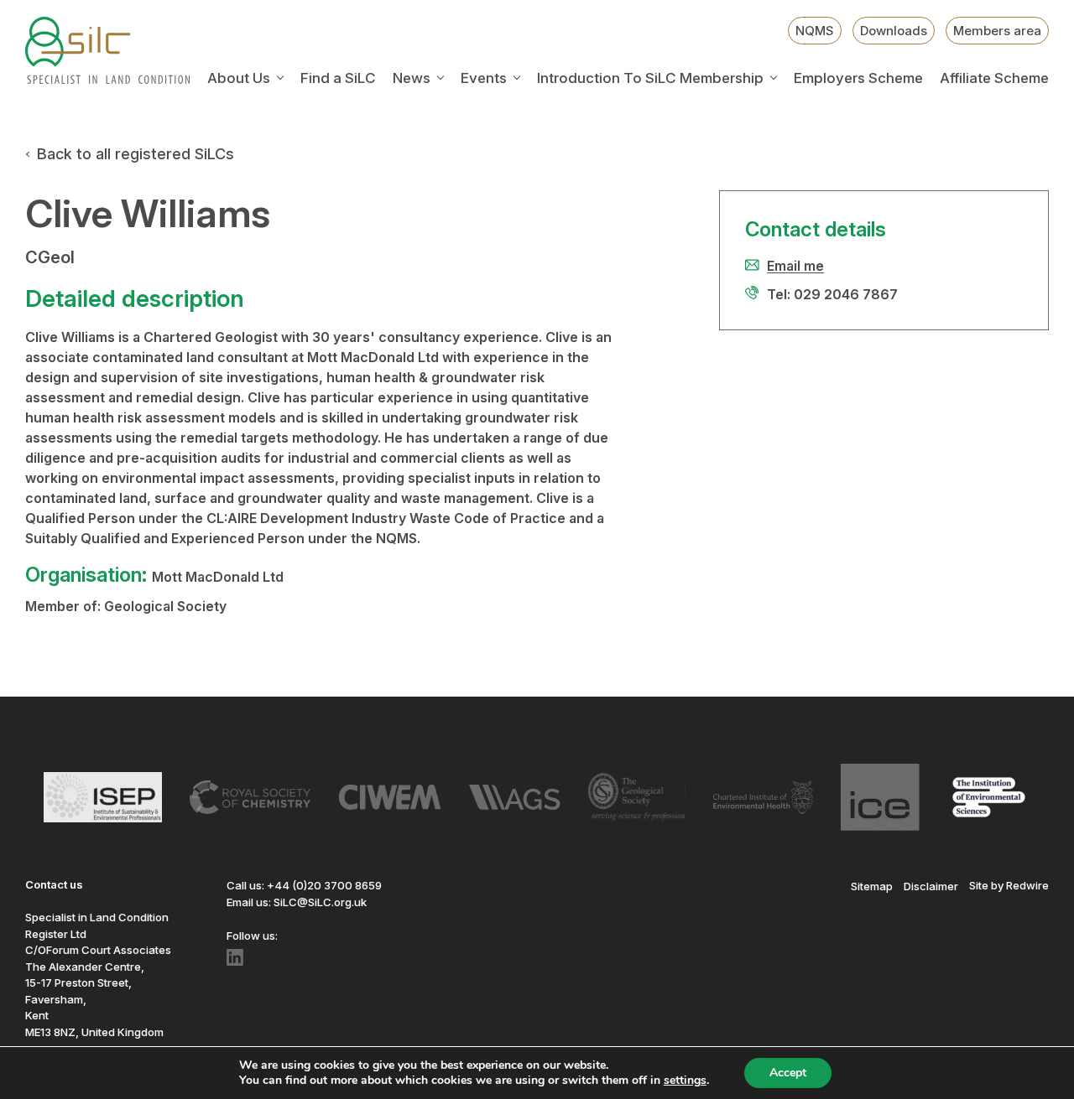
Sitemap (872, 885)
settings (685, 1080)
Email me (795, 265)
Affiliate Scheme (994, 78)
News (411, 78)
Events (484, 78)
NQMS (814, 31)
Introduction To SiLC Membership (650, 78)
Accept (787, 1073)
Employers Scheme (858, 78)
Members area (997, 31)
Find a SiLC (338, 78)
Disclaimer (931, 885)
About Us (238, 78)
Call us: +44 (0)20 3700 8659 (304, 885)
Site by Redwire (1009, 885)
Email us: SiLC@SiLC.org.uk (297, 902)
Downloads (893, 31)
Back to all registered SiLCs (135, 154)
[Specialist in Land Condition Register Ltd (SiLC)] (107, 50)
